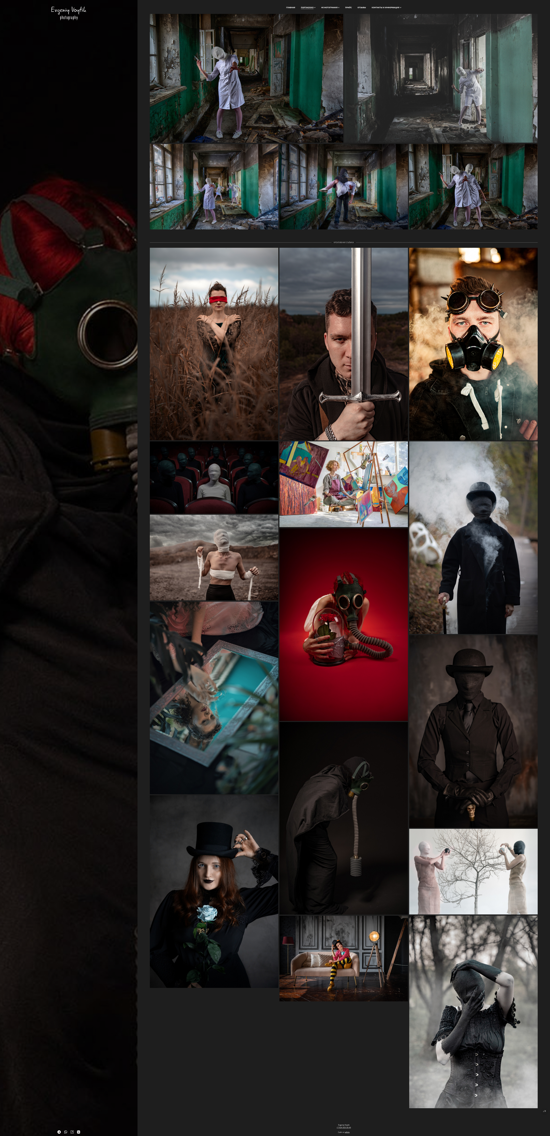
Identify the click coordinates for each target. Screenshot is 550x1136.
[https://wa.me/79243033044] (65, 1132)
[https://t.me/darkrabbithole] (59, 1132)
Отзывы (362, 7)
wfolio (347, 1132)
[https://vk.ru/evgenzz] (78, 1132)
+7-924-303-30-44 (344, 1127)
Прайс (348, 7)
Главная (290, 7)
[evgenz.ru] (69, 13)
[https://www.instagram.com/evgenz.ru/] (72, 1132)
